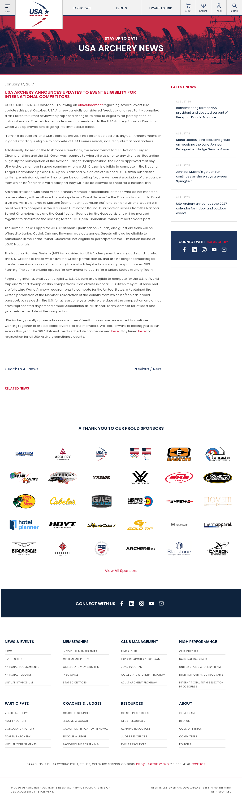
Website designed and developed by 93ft (180, 787)
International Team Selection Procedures (201, 684)
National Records (18, 675)
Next (157, 369)
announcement (90, 105)
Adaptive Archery (17, 736)
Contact (198, 764)
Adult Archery (15, 721)
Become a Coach (75, 721)
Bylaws (184, 721)
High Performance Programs (201, 675)
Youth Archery (16, 713)
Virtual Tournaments (21, 744)
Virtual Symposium (19, 682)
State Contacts (75, 682)
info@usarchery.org (152, 764)
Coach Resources (77, 713)
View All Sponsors (121, 570)
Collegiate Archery (20, 729)
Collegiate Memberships (81, 667)
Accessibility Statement (35, 791)
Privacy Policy (84, 787)
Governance (188, 713)
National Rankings (193, 659)
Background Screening (81, 744)
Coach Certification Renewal (85, 729)
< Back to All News (21, 369)
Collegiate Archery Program (143, 675)
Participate (82, 8)
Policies (185, 744)
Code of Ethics (190, 729)
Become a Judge (75, 736)
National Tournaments (22, 667)
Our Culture (188, 651)
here (115, 331)
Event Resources (134, 744)
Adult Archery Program (139, 682)
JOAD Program (132, 667)
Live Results (13, 659)
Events (121, 8)
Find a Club (129, 651)
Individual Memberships (80, 651)
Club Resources (133, 721)
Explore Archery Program (140, 659)
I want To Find (160, 8)
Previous (141, 369)
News (9, 651)
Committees (188, 736)
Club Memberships (76, 659)
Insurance (71, 675)
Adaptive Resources (136, 729)
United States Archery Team (200, 667)
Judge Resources (134, 736)
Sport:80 (224, 791)
